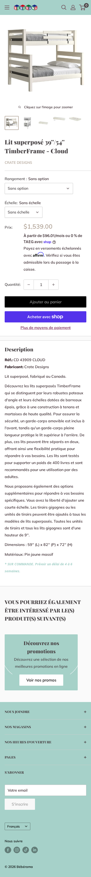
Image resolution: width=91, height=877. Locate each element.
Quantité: (13, 284)
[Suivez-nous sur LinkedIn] (34, 850)
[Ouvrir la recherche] (63, 7)
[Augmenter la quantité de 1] (53, 285)
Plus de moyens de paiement (46, 327)
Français (13, 826)
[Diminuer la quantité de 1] (29, 285)
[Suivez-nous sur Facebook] (8, 850)
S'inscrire (20, 804)
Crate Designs (18, 162)
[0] (82, 7)
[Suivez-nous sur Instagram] (17, 850)
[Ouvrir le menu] (7, 7)
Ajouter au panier (46, 301)
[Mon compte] (73, 7)
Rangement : (27, 178)
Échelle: (23, 202)
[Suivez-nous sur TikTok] (25, 850)
